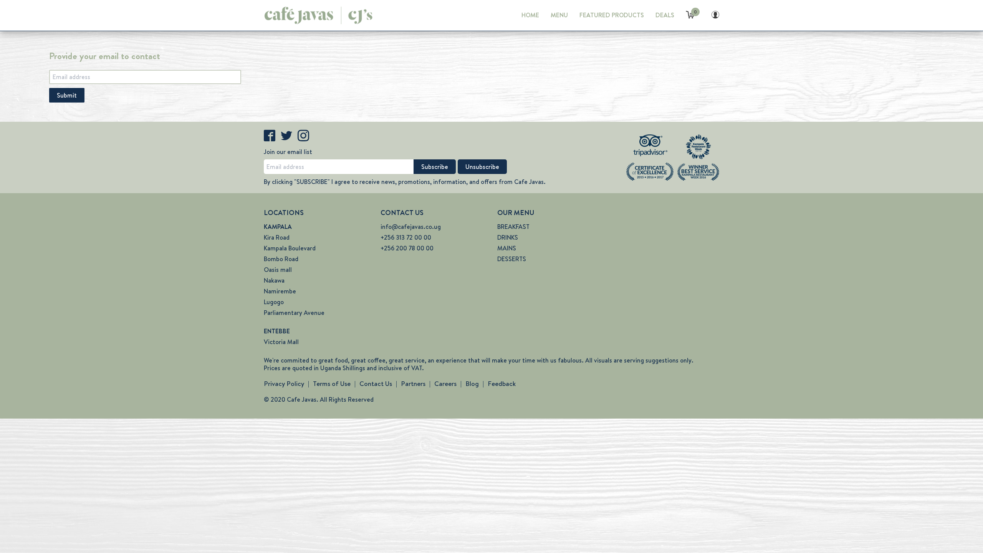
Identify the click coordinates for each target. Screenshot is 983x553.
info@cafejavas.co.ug (411, 227)
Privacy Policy (284, 383)
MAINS (506, 248)
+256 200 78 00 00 (407, 248)
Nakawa (274, 280)
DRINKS (507, 237)
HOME (530, 15)
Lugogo (274, 302)
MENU (559, 15)
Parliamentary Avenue (294, 313)
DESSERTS (511, 259)
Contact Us (375, 383)
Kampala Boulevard (290, 248)
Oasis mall (278, 270)
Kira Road (277, 237)
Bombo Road (281, 259)
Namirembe (280, 291)
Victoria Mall (281, 342)
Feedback (502, 383)
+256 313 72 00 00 (406, 237)
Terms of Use (332, 383)
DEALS (664, 15)
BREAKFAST (513, 227)
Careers (445, 383)
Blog (472, 383)
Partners (413, 383)
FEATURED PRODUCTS (611, 15)
